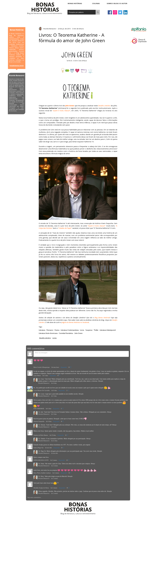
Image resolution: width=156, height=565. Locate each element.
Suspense (88, 330)
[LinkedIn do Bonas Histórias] (125, 12)
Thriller (96, 330)
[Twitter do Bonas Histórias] (120, 12)
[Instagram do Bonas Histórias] (115, 12)
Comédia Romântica (66, 333)
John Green (78, 333)
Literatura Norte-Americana (48, 333)
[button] (95, 3)
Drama (57, 330)
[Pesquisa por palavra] (98, 12)
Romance (49, 330)
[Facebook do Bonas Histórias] (110, 12)
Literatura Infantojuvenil (108, 330)
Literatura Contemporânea (70, 330)
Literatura (42, 330)
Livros (82, 330)
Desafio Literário (45, 338)
